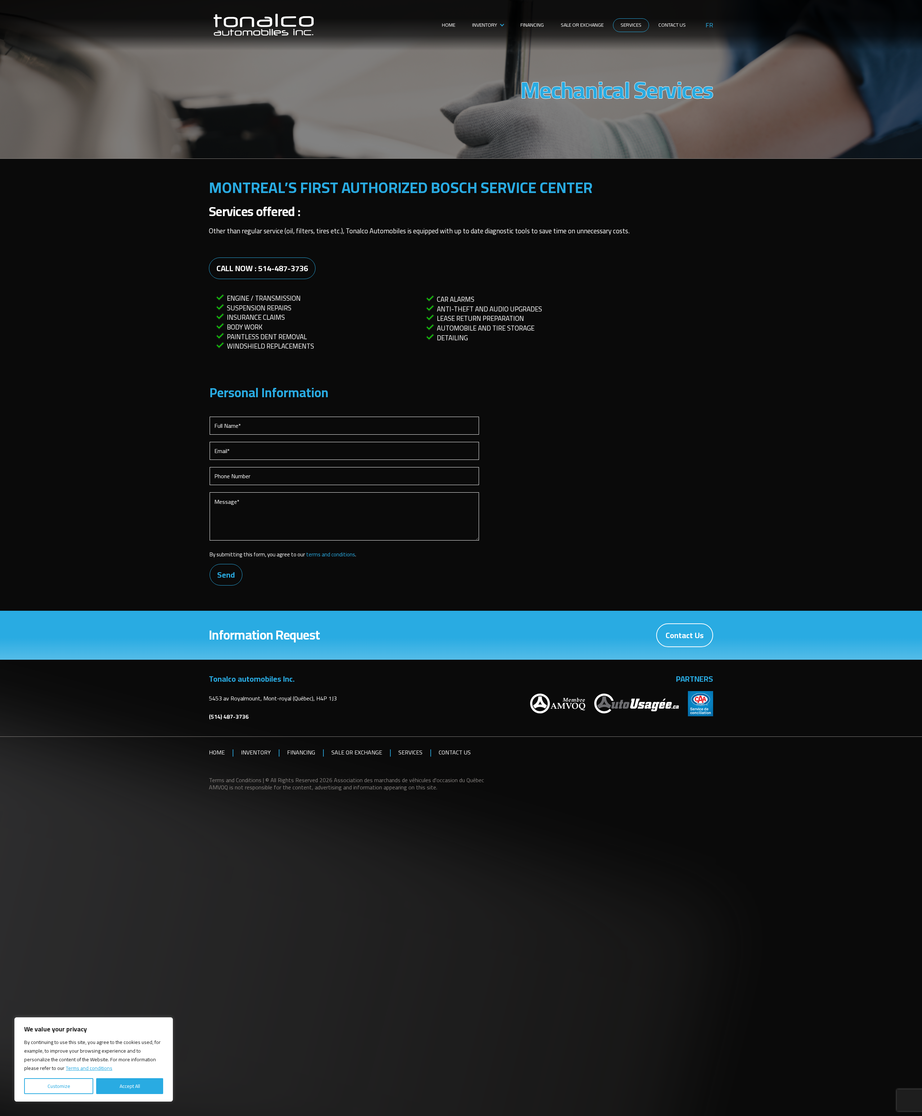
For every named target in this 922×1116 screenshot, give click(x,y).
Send (226, 574)
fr (709, 25)
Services (631, 25)
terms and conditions (330, 554)
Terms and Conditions (235, 780)
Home (448, 25)
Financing (532, 25)
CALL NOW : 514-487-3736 (262, 268)
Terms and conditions (89, 1068)
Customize (59, 1086)
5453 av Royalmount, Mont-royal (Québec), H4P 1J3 (273, 698)
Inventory (484, 25)
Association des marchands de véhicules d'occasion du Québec (409, 780)
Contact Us (672, 25)
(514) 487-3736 (229, 717)
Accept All (130, 1086)
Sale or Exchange (582, 25)
